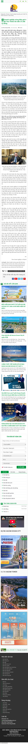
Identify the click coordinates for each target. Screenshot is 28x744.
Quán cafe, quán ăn (7, 709)
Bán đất (5, 480)
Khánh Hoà (6, 506)
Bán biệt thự (6, 475)
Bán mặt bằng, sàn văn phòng (10, 488)
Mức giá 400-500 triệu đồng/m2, (10, 96)
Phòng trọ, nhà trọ (6, 694)
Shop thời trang (6, 712)
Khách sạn (5, 706)
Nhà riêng (5, 693)
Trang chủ (3, 14)
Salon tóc (5, 710)
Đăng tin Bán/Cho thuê (20, 2)
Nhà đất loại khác (6, 689)
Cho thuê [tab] (12, 472)
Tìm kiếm (22, 467)
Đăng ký (23, 2)
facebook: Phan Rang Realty (8, 723)
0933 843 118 (5, 718)
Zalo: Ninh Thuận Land (7, 722)
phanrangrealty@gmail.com (9, 720)
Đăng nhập (25, 2)
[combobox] (14, 448)
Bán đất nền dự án (7, 482)
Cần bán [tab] (5, 472)
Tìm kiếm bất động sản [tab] (14, 436)
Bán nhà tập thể (6, 673)
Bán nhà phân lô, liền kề (9, 498)
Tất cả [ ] (5, 511)
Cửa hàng (5, 685)
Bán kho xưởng (7, 485)
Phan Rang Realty (6, 27)
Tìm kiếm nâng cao (8, 467)
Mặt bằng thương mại (7, 688)
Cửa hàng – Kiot (6, 704)
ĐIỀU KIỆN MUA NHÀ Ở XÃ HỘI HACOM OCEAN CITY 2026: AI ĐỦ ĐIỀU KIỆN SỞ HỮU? (13, 306)
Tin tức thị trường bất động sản (16, 271)
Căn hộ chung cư (6, 683)
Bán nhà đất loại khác (8, 493)
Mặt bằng (5, 707)
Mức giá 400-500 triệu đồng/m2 (12, 30)
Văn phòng (5, 696)
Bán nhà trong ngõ (7, 675)
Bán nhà (5, 490)
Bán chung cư (6, 477)
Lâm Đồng (5, 509)
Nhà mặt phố (5, 691)
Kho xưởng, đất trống (7, 686)
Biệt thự (4, 681)
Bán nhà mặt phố (7, 495)
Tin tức (7, 14)
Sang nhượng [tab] (22, 472)
